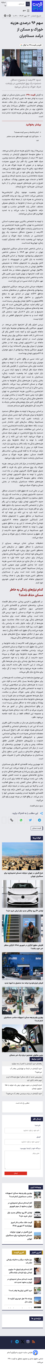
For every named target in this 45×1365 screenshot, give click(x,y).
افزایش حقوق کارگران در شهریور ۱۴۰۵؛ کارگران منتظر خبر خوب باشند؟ (23, 947)
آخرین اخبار (36, 1252)
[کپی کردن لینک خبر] (11, 820)
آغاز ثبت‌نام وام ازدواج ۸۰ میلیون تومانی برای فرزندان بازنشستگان (20, 1271)
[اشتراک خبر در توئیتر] (30, 820)
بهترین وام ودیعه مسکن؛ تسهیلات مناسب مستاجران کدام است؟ (23, 1019)
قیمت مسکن (36, 828)
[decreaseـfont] (5, 15)
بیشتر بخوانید (33, 125)
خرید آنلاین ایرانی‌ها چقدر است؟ (20, 1290)
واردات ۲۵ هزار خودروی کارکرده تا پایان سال (20, 1300)
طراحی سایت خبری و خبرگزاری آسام (19, 1352)
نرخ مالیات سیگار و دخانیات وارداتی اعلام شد (19, 1261)
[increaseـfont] (10, 15)
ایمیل (38, 1137)
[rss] (33, 1341)
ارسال (16, 1173)
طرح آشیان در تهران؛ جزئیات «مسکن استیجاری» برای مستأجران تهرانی (23, 875)
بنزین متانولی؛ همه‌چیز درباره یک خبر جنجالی (26, 1055)
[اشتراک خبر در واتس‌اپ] (21, 820)
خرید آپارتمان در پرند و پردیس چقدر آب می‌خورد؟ (24, 1093)
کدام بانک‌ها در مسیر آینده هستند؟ (26, 132)
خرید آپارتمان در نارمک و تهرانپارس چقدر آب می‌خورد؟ (26, 1070)
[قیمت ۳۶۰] (37, 6)
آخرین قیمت (19, 1252)
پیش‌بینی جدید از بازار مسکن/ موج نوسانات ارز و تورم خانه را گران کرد (24, 1079)
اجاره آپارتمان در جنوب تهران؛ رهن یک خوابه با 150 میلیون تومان (23, 1087)
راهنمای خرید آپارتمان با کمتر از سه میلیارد (27, 1063)
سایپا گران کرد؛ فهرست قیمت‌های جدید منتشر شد (23, 138)
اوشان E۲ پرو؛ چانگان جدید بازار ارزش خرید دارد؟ (24, 911)
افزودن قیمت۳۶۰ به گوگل (32, 45)
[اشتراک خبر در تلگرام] (39, 820)
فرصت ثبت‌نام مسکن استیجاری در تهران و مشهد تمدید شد (19, 1281)
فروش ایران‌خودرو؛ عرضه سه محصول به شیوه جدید (23, 983)
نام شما (37, 1125)
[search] (28, 4)
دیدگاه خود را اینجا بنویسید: (30, 1148)
